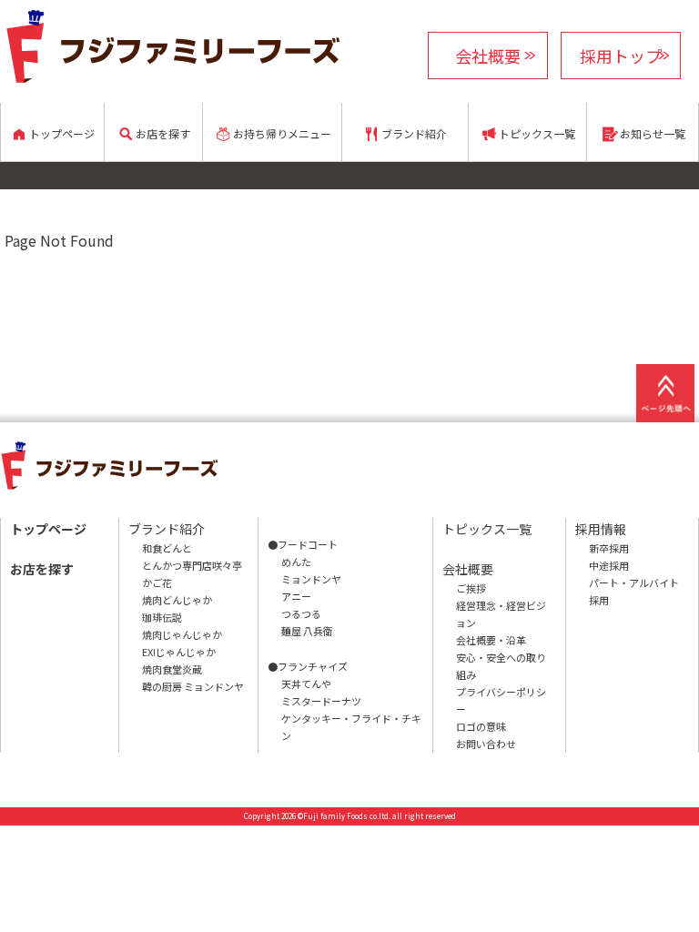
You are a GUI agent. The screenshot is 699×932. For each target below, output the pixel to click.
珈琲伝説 (162, 617)
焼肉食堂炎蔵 (172, 669)
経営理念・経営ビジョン (501, 614)
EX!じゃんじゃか (179, 651)
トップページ (48, 529)
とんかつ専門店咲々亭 (192, 565)
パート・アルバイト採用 (634, 591)
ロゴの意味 (481, 726)
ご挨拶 (471, 588)
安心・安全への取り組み (501, 666)
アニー (296, 596)
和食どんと (167, 548)
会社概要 (488, 55)
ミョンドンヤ (311, 579)
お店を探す (42, 569)
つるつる (301, 613)
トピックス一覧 (487, 529)
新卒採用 (609, 548)
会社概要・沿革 (491, 640)
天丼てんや (306, 683)
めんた (296, 561)
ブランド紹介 (166, 529)
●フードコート (303, 544)
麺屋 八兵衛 (307, 630)
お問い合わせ (486, 743)
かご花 (157, 582)
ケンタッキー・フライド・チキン (351, 727)
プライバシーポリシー (501, 700)
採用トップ (621, 55)
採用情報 (600, 529)
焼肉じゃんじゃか (182, 634)
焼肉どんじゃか (177, 600)
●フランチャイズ (308, 666)
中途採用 (609, 565)
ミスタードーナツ (321, 701)
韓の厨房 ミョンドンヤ (193, 686)
